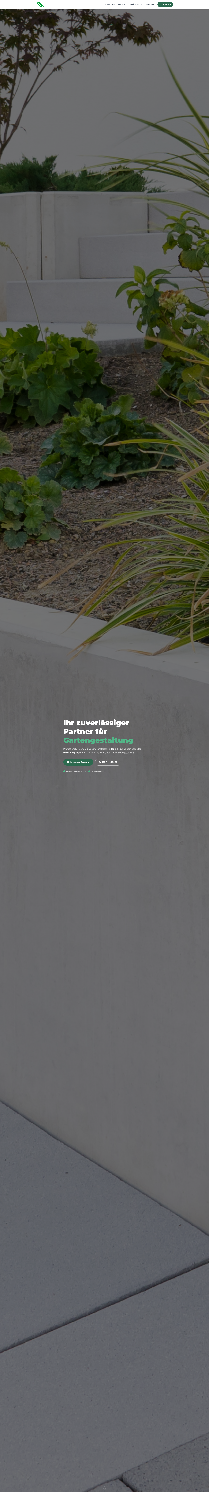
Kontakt (150, 4)
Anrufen (167, 4)
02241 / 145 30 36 (109, 762)
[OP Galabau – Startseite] (40, 4)
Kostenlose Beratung (79, 762)
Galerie (121, 4)
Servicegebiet (136, 4)
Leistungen (109, 4)
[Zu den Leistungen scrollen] (104, 1485)
